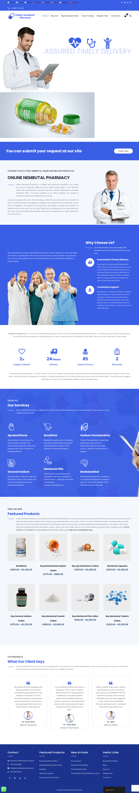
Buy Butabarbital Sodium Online (50, 765)
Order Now (77, 69)
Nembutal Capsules (117, 566)
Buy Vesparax (76, 761)
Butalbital (21, 566)
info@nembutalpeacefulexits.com (22, 768)
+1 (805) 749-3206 (17, 8)
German (38, 2)
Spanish (47, 2)
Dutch (55, 2)
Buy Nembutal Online (70, 16)
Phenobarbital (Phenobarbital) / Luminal (85, 773)
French (20, 2)
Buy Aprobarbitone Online (85, 566)
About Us (54, 16)
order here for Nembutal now (80, 530)
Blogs (105, 765)
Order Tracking (88, 16)
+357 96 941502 (15, 764)
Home (45, 16)
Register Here (102, 16)
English (12, 2)
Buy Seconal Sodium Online (49, 777)
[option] (28, 700)
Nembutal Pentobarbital (79, 765)
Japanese (65, 2)
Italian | (29, 2)
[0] (125, 16)
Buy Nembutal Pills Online (85, 616)
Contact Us (115, 16)
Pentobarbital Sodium (79, 769)
